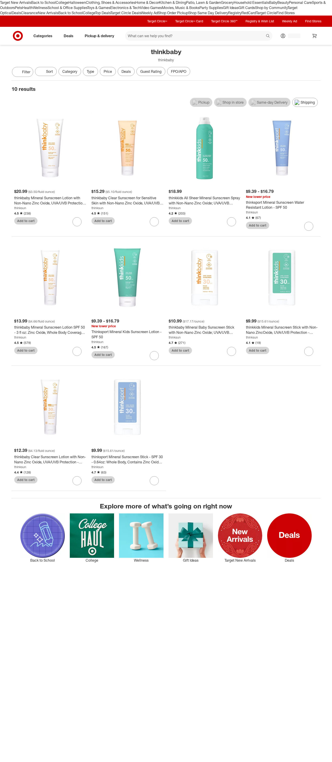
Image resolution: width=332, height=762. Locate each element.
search (268, 36)
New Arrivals (48, 13)
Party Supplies (211, 7)
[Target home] (17, 35)
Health (27, 7)
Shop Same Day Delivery (208, 13)
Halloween (77, 2)
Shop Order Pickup (173, 13)
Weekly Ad (149, 13)
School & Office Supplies (67, 7)
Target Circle (266, 13)
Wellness (40, 7)
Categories (42, 35)
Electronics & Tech (125, 7)
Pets (18, 7)
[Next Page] (316, 72)
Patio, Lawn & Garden (203, 2)
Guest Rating (150, 71)
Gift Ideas (230, 7)
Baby (273, 2)
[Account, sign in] (292, 36)
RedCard (248, 13)
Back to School (43, 2)
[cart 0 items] (315, 36)
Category (69, 71)
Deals (16, 13)
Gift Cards (246, 7)
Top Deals (102, 13)
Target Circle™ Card (189, 21)
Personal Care (300, 2)
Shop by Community (271, 7)
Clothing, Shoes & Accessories (110, 2)
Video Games (151, 7)
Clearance (29, 13)
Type (90, 71)
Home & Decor (147, 2)
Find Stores (285, 13)
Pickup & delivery (99, 35)
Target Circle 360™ (224, 21)
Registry (234, 13)
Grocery (227, 2)
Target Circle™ (157, 21)
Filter (26, 72)
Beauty (283, 2)
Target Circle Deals (125, 13)
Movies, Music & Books (180, 7)
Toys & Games (98, 7)
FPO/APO (178, 71)
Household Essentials (251, 2)
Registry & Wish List (259, 21)
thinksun (20, 208)
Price (108, 71)
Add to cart (26, 221)
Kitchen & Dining (172, 2)
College (62, 2)
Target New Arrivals (15, 2)
